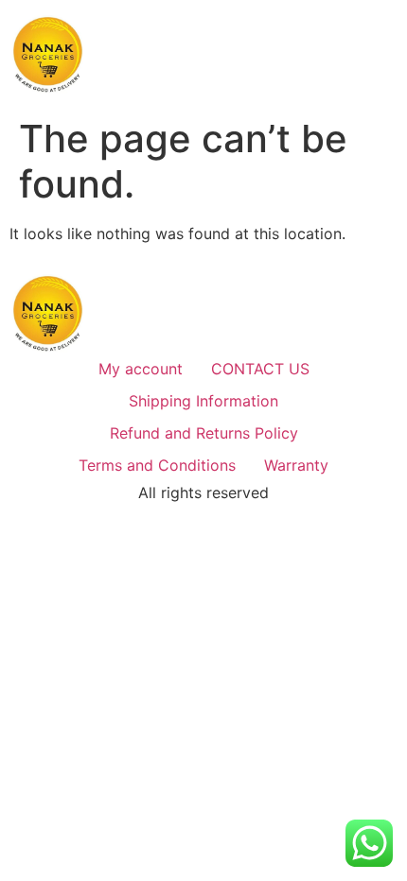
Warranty (296, 465)
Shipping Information (203, 400)
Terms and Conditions (157, 465)
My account (140, 368)
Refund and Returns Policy (204, 432)
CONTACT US (260, 368)
